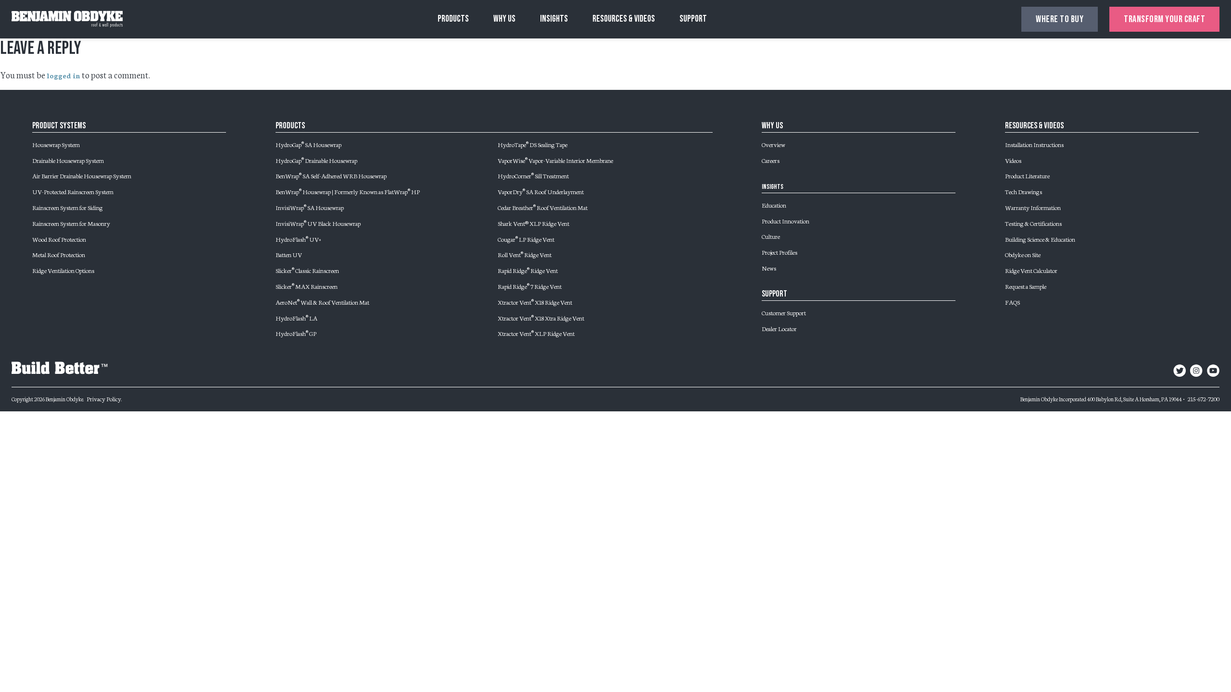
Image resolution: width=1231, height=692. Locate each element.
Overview (773, 144)
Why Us (504, 19)
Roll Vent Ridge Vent (525, 254)
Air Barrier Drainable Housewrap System (81, 175)
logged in (63, 75)
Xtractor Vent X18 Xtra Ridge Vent (541, 317)
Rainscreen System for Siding (67, 207)
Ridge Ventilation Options (63, 270)
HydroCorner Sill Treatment (533, 175)
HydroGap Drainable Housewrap (316, 160)
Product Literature (1027, 175)
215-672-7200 (1203, 398)
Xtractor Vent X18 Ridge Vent (535, 301)
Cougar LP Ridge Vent (526, 239)
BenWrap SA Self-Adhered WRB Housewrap (331, 175)
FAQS (1012, 301)
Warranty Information (1033, 207)
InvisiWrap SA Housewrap (310, 207)
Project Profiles (779, 251)
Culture (771, 236)
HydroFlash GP (296, 333)
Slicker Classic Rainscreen (307, 270)
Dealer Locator (779, 328)
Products (453, 19)
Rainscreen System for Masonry (71, 223)
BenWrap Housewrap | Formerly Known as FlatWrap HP (348, 191)
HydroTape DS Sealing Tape (532, 144)
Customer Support (784, 312)
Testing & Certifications (1033, 223)
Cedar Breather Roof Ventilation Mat (543, 207)
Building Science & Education (1040, 239)
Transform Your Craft (1164, 19)
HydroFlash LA (296, 317)
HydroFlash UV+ (298, 239)
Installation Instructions (1034, 144)
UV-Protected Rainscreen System (72, 191)
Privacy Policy (104, 398)
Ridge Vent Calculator (1031, 270)
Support (693, 19)
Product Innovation (785, 220)
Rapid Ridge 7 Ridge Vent (530, 286)
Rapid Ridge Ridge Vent (528, 270)
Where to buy (1059, 19)
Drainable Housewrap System (68, 160)
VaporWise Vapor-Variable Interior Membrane (555, 160)
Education (774, 204)
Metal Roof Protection (58, 254)
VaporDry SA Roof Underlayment (541, 191)
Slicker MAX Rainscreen (307, 286)
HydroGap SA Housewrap (308, 144)
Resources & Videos (623, 19)
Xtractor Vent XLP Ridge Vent (536, 333)
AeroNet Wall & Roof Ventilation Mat (322, 301)
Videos (1013, 160)
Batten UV (289, 254)
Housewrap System (56, 144)
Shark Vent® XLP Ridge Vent (533, 223)
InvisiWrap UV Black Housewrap (318, 223)
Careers (770, 160)
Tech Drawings (1023, 191)
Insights (554, 19)
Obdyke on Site (1023, 254)
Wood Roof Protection (59, 239)
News (769, 267)
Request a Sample (1025, 286)
